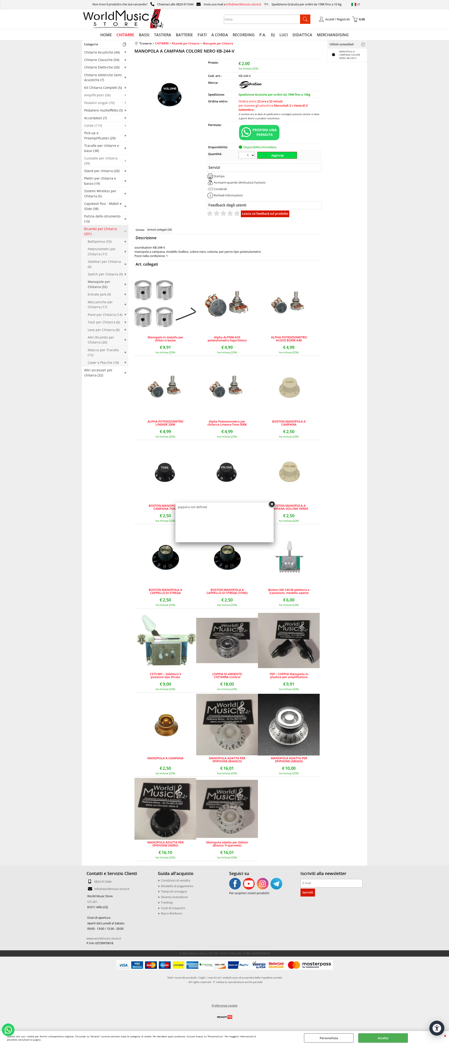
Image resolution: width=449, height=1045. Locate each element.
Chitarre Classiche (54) (101, 60)
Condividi (220, 189)
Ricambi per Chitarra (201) (100, 231)
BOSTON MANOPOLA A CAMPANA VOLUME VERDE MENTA (289, 507)
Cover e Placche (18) (103, 362)
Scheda (140, 229)
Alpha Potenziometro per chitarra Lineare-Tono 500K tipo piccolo (227, 423)
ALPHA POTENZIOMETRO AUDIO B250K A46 (289, 339)
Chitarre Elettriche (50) (101, 67)
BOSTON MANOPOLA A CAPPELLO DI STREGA (165, 591)
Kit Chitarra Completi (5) (103, 87)
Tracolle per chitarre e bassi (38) (101, 148)
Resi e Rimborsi (171, 913)
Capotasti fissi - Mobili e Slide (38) (103, 206)
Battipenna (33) (100, 241)
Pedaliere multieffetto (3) (103, 110)
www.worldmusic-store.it (104, 938)
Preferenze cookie (224, 1005)
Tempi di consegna (174, 891)
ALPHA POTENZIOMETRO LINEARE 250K (165, 423)
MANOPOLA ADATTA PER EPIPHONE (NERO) (165, 844)
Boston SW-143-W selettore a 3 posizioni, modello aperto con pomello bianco (288, 591)
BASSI (144, 34)
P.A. (262, 34)
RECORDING (244, 34)
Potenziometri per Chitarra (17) (102, 251)
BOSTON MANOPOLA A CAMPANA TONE (165, 507)
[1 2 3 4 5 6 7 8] (247, 156)
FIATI (202, 34)
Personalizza (329, 1038)
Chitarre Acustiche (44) (102, 52)
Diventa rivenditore (174, 897)
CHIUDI (445, 1035)
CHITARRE (125, 34)
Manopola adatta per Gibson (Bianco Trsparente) (227, 844)
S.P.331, (92, 902)
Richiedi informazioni (228, 195)
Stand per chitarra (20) (101, 171)
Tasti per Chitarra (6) (104, 322)
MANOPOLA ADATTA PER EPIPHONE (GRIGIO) (289, 760)
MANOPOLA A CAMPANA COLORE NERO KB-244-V (349, 55)
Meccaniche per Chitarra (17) (100, 304)
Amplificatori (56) (97, 95)
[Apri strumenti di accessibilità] (436, 1028)
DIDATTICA (302, 34)
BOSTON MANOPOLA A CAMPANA (289, 423)
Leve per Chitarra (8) (103, 330)
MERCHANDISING (333, 34)
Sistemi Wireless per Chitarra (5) (100, 193)
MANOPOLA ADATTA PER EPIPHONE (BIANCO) (227, 760)
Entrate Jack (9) (99, 294)
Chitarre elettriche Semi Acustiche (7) (103, 77)
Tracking (167, 902)
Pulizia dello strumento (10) (102, 218)
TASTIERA (162, 34)
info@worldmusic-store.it (243, 4)
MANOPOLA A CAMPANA (165, 758)
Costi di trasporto (173, 908)
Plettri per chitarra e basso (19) (100, 180)
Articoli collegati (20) (159, 229)
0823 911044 (102, 881)
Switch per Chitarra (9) (105, 274)
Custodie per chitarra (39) (101, 160)
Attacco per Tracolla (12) (103, 352)
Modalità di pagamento (177, 886)
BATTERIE (184, 34)
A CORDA (219, 34)
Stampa (219, 176)
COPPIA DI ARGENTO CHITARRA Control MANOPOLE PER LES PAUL (227, 676)
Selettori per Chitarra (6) (104, 264)
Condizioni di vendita (175, 880)
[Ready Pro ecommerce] (224, 1017)
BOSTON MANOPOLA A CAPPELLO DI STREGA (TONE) (227, 591)
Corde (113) (93, 125)
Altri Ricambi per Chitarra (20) (101, 339)
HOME (106, 34)
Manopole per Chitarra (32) (99, 284)
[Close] (272, 504)
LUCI (283, 34)
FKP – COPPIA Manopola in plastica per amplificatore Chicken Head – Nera (289, 676)
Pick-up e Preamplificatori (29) (100, 135)
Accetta (383, 1038)
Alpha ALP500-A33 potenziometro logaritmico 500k (227, 339)
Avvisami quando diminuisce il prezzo (240, 182)
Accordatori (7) (95, 118)
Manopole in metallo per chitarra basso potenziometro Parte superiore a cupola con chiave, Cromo (165, 339)
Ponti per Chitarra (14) (105, 314)
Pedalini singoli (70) (99, 103)
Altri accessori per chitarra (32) (98, 372)
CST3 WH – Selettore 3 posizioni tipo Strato (165, 676)
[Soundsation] (250, 88)
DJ (273, 34)
